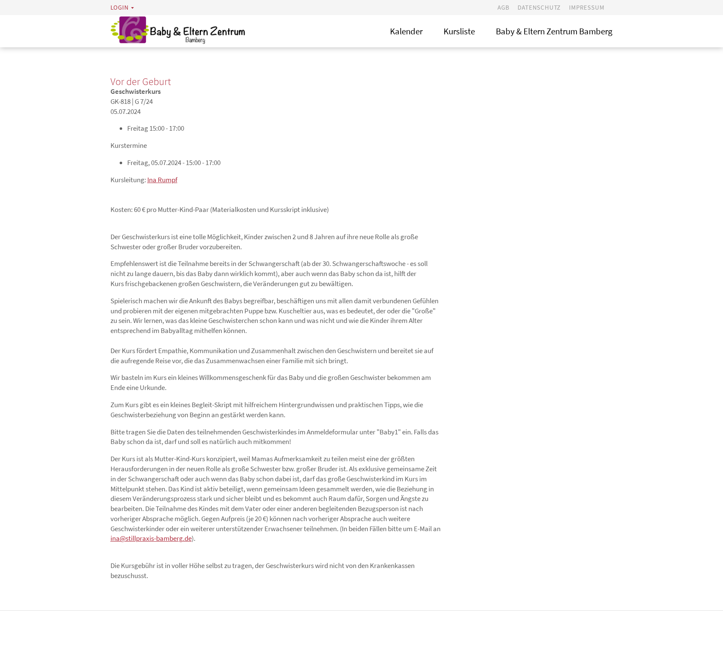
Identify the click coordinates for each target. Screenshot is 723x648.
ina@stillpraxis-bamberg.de (151, 538)
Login (119, 7)
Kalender (406, 31)
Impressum (586, 7)
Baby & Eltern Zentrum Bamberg (554, 31)
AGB (503, 7)
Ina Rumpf (162, 179)
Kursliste (459, 31)
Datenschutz (539, 7)
